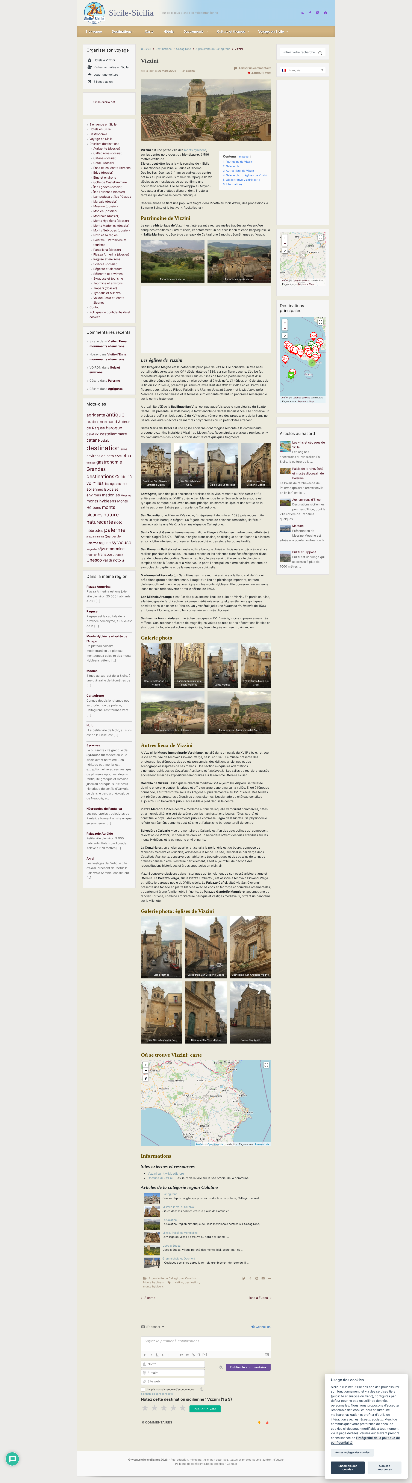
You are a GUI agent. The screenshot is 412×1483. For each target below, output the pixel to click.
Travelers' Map (262, 1144)
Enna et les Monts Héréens (111, 168)
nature (111, 514)
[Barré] (163, 1355)
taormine (116, 548)
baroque (114, 427)
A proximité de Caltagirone (212, 49)
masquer (244, 156)
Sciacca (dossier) (105, 264)
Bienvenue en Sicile (103, 124)
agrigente (95, 415)
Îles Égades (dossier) (108, 187)
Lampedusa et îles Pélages (112, 196)
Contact (95, 307)
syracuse (121, 542)
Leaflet (199, 1144)
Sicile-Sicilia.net (104, 102)
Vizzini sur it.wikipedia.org (166, 1173)
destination (192, 1282)
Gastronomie (98, 134)
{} (198, 1354)
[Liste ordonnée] (169, 1355)
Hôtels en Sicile (100, 129)
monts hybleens (153, 1286)
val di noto (112, 560)
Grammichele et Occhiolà (178, 1258)
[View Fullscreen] (266, 1065)
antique (115, 414)
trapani (119, 554)
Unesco (94, 560)
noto (118, 522)
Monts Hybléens (153, 1282)
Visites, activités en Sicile (110, 67)
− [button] (146, 1070)
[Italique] (151, 1355)
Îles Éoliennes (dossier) (109, 192)
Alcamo (149, 1297)
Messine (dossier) (105, 206)
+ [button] (146, 1064)
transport (106, 554)
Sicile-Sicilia (131, 13)
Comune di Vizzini (160, 1178)
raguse (105, 542)
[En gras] (145, 1355)
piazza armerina (95, 536)
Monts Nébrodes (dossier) (111, 230)
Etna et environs (104, 177)
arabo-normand (101, 421)
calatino (178, 1282)
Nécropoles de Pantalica (104, 808)
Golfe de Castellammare (110, 182)
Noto (90, 725)
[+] (205, 1354)
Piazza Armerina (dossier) (111, 254)
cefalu (105, 440)
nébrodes (94, 530)
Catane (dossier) (105, 158)
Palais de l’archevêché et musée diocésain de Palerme (308, 473)
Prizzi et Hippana (304, 552)
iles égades (113, 484)
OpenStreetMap (216, 1144)
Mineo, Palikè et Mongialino (180, 1232)
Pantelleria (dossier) (107, 249)
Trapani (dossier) (105, 288)
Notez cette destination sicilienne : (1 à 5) (186, 1399)
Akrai (90, 858)
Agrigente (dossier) (106, 148)
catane (93, 440)
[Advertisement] (206, 319)
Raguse (91, 611)
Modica (91, 671)
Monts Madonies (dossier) (111, 225)
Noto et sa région (105, 235)
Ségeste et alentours (107, 269)
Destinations (164, 49)
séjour (103, 549)
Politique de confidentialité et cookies (199, 1463)
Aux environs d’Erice (306, 499)
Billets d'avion (102, 81)
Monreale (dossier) (106, 216)
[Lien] (193, 1355)
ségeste (91, 549)
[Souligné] (157, 1355)
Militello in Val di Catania (178, 1207)
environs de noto (100, 456)
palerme (115, 529)
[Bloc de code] (187, 1355)
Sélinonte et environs (108, 273)
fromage (90, 462)
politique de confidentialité (157, 1393)
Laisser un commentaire (255, 68)
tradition (91, 554)
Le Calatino (169, 1219)
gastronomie (109, 462)
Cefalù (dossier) (104, 163)
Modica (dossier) (105, 211)
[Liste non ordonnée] (175, 1355)
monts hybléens (195, 150)
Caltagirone (183, 49)
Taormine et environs (108, 283)
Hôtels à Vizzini (103, 60)
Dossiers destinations (104, 143)
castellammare (113, 434)
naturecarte (99, 522)
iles (100, 483)
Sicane (190, 70)
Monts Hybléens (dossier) (111, 220)
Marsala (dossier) (105, 201)
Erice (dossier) (103, 172)
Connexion (263, 1326)
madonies (111, 495)
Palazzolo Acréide (99, 833)
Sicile (147, 49)
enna (124, 449)
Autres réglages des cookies (352, 1452)
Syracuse (93, 745)
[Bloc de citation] (181, 1355)
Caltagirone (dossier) (108, 153)
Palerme (114, 380)
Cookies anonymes (384, 1467)
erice (118, 456)
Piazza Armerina (98, 586)
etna (127, 455)
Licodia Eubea (171, 1245)
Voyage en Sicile (100, 139)
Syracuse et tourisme (108, 278)
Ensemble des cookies (347, 1467)
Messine (126, 495)
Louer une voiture (105, 74)
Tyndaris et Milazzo (107, 293)
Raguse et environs (106, 259)
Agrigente (115, 388)
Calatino (190, 1278)
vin (123, 560)
